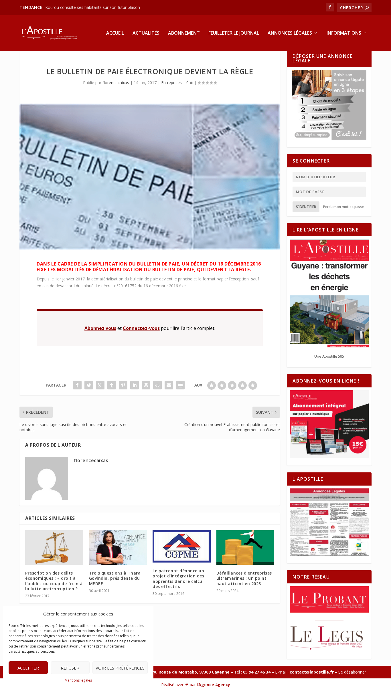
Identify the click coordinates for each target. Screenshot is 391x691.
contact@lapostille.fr (312, 672)
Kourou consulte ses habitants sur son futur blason (93, 7)
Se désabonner (352, 672)
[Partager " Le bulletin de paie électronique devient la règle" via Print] (180, 385)
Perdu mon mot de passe (343, 206)
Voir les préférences (120, 668)
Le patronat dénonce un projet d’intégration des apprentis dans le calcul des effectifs (178, 578)
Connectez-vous (141, 328)
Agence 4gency (214, 684)
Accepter (28, 668)
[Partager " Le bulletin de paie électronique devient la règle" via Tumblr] (111, 385)
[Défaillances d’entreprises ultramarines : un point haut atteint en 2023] (245, 547)
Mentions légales (78, 680)
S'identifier (306, 206)
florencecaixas (115, 82)
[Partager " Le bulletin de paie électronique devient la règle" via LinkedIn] (134, 385)
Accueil (115, 33)
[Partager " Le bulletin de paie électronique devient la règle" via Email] (169, 385)
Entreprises (171, 82)
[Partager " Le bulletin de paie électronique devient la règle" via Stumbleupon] (157, 385)
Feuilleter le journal (233, 33)
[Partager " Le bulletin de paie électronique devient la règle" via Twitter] (88, 385)
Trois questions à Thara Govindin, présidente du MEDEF (115, 578)
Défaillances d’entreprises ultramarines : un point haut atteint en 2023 (244, 578)
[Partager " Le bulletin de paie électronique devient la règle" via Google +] (100, 385)
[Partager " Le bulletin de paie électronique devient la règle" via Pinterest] (123, 385)
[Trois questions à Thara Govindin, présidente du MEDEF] (118, 547)
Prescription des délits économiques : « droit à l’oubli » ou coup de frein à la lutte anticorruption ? (53, 580)
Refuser (70, 668)
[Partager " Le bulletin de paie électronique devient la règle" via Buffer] (146, 385)
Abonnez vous (100, 328)
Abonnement (184, 33)
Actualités (146, 33)
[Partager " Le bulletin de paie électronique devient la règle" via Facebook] (77, 385)
